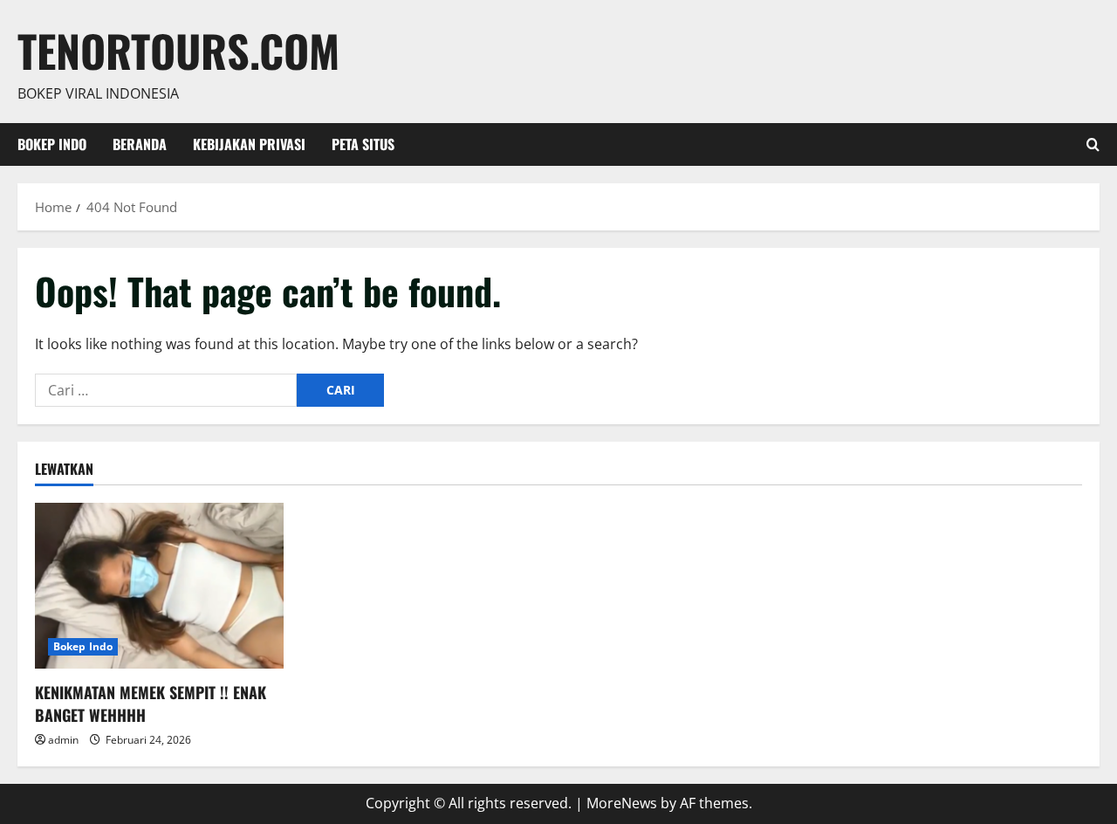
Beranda (140, 144)
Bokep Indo (51, 144)
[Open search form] (1093, 144)
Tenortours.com (178, 49)
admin (63, 739)
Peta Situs (363, 144)
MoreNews (621, 803)
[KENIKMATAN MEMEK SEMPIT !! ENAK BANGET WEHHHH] (159, 586)
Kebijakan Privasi (249, 144)
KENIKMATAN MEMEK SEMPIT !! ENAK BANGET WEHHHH (150, 703)
